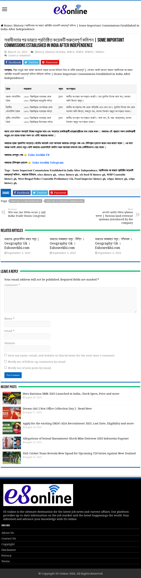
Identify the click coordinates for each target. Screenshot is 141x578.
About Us (7, 532)
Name (9, 318)
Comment (12, 285)
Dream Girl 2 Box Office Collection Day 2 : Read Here (57, 408)
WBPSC (89, 52)
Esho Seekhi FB (38, 155)
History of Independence (26, 201)
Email (9, 331)
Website (9, 343)
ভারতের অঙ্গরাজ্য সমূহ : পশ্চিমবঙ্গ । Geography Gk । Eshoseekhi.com (113, 243)
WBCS (70, 52)
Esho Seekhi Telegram (48, 162)
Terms (5, 561)
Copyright (8, 544)
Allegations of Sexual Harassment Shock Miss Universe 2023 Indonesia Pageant (76, 438)
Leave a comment (19, 55)
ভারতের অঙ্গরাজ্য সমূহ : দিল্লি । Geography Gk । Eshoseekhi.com (67, 243)
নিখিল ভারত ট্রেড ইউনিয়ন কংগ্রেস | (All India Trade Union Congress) (27, 213)
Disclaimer (8, 550)
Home (7, 25)
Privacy (6, 555)
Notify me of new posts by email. (29, 368)
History (19, 25)
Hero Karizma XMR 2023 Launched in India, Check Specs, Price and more (71, 393)
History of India (55, 52)
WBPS (79, 52)
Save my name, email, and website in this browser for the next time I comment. (61, 355)
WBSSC (99, 52)
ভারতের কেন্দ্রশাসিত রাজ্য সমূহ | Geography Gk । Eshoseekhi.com (21, 243)
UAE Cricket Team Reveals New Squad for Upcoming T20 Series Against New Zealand (79, 453)
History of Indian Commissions (64, 201)
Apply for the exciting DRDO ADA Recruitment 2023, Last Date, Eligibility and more (78, 423)
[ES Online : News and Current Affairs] (70, 9)
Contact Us (8, 538)
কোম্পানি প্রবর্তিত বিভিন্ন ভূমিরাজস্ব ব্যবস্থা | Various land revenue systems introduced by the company (114, 216)
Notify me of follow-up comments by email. (37, 361)
